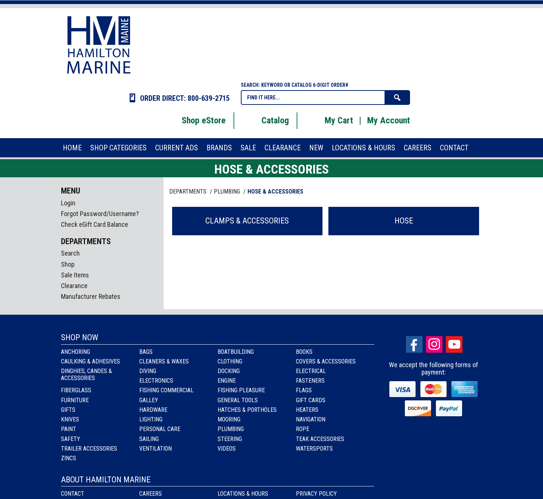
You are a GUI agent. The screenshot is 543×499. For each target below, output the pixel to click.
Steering (230, 438)
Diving (147, 371)
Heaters (307, 409)
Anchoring (75, 351)
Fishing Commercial (166, 390)
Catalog (275, 120)
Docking (229, 371)
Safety (70, 438)
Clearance (74, 286)
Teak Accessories (320, 438)
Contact (72, 493)
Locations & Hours (243, 493)
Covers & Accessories (326, 361)
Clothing (230, 361)
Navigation (310, 419)
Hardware (153, 409)
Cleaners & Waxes (164, 361)
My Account (388, 120)
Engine (227, 380)
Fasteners (310, 380)
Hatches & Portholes (247, 409)
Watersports (314, 448)
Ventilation (155, 448)
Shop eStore (204, 120)
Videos (227, 448)
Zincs (68, 458)
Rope (302, 429)
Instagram (434, 344)
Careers (150, 493)
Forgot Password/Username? (100, 214)
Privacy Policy (316, 493)
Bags (146, 351)
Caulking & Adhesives (90, 361)
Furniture (75, 400)
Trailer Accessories (89, 448)
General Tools (238, 400)
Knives (70, 419)
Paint (68, 429)
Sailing (149, 438)
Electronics (156, 380)
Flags (304, 390)
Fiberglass (76, 390)
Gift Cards (310, 400)
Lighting (151, 419)
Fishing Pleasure (241, 390)
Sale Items (75, 275)
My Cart (339, 120)
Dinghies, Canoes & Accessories (86, 375)
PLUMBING (228, 191)
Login (68, 203)
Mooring (229, 419)
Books (304, 351)
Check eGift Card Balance (94, 224)
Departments (188, 191)
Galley (148, 400)
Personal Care (159, 429)
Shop (68, 264)
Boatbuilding (236, 351)
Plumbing (231, 429)
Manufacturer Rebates (90, 296)
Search (70, 253)
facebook (414, 344)
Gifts (68, 409)
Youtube (454, 344)
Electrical (311, 371)
